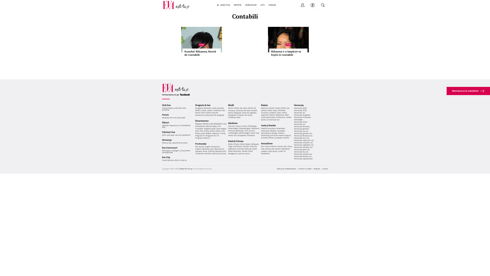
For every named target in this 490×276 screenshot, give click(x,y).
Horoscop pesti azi (302, 149)
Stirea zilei (282, 146)
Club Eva (166, 105)
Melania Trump (218, 133)
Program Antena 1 (203, 138)
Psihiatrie (251, 135)
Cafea (269, 110)
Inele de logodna (249, 113)
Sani (211, 149)
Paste (271, 108)
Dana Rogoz (221, 128)
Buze (205, 151)
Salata (263, 110)
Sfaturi (165, 122)
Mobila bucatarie (268, 128)
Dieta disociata (234, 151)
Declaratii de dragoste (214, 115)
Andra (212, 131)
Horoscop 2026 (300, 108)
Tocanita (264, 112)
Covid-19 (281, 151)
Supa (275, 110)
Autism (286, 137)
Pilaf (287, 115)
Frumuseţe (200, 143)
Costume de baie (243, 110)
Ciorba (277, 108)
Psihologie (252, 126)
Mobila (273, 131)
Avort (252, 133)
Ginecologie (233, 128)
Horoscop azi (299, 112)
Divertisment (202, 120)
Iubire (209, 110)
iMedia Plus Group (185, 169)
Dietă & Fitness (235, 141)
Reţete (264, 105)
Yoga (230, 146)
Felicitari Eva (168, 132)
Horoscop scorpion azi (303, 142)
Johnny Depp (211, 126)
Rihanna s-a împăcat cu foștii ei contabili (286, 53)
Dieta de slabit (250, 149)
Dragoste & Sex (202, 105)
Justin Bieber (206, 133)
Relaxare (255, 144)
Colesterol (255, 128)
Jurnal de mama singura (280, 135)
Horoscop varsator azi (303, 147)
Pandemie (265, 153)
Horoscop (251, 5)
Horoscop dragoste (302, 115)
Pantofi (254, 110)
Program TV (200, 135)
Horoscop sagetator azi (304, 145)
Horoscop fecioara (301, 126)
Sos (287, 108)
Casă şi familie (268, 125)
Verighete (232, 115)
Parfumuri (215, 146)
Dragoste (199, 108)
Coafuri (198, 149)
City (262, 5)
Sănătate (232, 123)
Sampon (198, 151)
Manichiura (219, 149)
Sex (223, 110)
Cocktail (272, 112)
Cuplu (203, 110)
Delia (218, 131)
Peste (283, 108)
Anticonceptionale (236, 130)
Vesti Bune (272, 151)
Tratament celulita (203, 153)
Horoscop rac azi (301, 131)
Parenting (265, 135)
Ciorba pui (280, 117)
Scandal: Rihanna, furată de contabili (200, 53)
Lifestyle (225, 5)
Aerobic (246, 146)
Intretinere (237, 146)
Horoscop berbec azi (302, 156)
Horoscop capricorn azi (304, 140)
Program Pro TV (212, 135)
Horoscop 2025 (300, 110)
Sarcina (231, 126)
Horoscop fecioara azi (303, 135)
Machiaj (205, 149)
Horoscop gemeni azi (303, 133)
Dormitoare (266, 133)
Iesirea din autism (273, 149)
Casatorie (217, 110)
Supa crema (282, 112)
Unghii (207, 146)
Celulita (211, 151)
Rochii (201, 146)
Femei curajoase (275, 137)
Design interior (278, 133)
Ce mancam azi (273, 119)
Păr (196, 146)
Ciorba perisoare (268, 117)
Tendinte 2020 (234, 117)
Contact (325, 169)
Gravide (264, 137)
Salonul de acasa (219, 153)
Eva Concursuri (169, 147)
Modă (231, 105)
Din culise (265, 146)
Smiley (206, 131)
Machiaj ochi (220, 151)
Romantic (208, 108)
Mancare (265, 108)
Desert (272, 115)
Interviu (273, 146)
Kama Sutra (200, 112)
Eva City (166, 157)
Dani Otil (199, 131)
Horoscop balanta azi (303, 154)
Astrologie (298, 119)
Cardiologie (233, 133)
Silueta (244, 151)
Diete (230, 144)
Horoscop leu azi (301, 152)
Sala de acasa (244, 153)
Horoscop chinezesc (302, 117)
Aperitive (265, 115)
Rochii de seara (240, 108)
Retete (237, 5)
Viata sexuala (218, 108)
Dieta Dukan (245, 144)
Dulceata (281, 110)
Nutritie (240, 149)
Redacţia (317, 169)
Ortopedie (241, 135)
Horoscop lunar (300, 122)
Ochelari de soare (244, 115)
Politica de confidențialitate (286, 169)
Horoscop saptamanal (303, 158)
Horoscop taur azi (301, 138)
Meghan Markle (202, 124)
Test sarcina (249, 130)
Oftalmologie (244, 133)
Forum (272, 5)
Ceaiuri (238, 126)
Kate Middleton (216, 124)
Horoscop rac (299, 124)
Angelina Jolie (210, 128)
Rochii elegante (234, 113)
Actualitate (267, 143)
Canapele (281, 131)
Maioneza (280, 115)
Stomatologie (244, 128)
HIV (235, 135)
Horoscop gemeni (301, 129)
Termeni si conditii (304, 169)
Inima (244, 126)
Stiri (201, 45)
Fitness (236, 144)
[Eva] (170, 3)
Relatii (198, 110)
